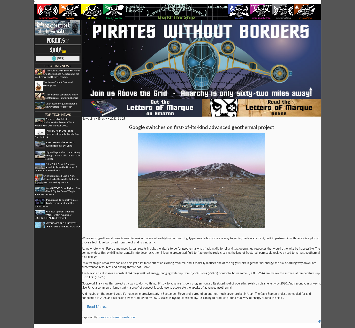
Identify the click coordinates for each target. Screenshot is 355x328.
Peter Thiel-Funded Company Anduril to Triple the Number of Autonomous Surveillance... (56, 167)
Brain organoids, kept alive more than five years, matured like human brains (56, 203)
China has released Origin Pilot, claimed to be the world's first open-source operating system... (61, 179)
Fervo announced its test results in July (130, 248)
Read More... (97, 307)
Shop (55, 50)
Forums (56, 40)
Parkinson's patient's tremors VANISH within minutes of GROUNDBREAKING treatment (54, 215)
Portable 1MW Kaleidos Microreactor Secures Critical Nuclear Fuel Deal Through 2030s (54, 122)
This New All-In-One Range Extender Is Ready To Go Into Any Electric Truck (57, 134)
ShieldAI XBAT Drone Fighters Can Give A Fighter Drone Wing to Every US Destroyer (57, 191)
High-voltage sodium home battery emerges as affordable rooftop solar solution (63, 155)
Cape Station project (273, 293)
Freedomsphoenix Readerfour (117, 317)
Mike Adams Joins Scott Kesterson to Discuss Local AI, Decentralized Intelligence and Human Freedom (57, 74)
